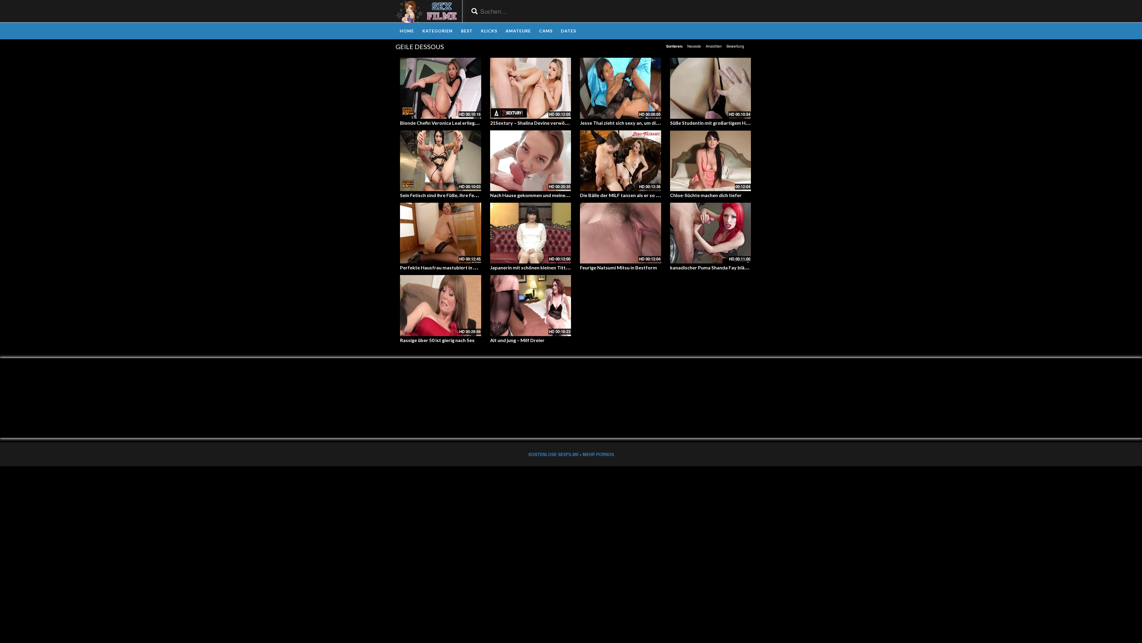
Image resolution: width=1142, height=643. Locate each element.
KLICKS (489, 30)
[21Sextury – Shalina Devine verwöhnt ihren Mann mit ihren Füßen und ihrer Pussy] (530, 88)
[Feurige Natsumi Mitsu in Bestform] (620, 233)
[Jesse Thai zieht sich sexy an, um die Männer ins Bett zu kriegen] (620, 88)
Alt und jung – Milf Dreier (517, 340)
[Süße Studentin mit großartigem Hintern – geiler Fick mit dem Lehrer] (710, 88)
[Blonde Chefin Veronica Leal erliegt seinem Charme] (440, 88)
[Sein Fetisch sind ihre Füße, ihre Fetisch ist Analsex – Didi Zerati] (440, 160)
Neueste (694, 46)
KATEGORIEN (437, 30)
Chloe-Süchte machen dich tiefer (706, 195)
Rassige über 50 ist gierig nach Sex (437, 340)
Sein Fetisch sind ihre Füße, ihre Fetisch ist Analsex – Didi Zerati (469, 195)
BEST (467, 30)
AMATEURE (518, 30)
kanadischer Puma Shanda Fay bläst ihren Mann (722, 267)
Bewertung (735, 46)
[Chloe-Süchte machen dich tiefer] (710, 160)
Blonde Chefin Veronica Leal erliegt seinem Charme (456, 123)
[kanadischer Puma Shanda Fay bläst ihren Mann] (710, 233)
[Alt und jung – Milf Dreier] (530, 305)
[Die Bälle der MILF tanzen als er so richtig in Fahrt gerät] (620, 160)
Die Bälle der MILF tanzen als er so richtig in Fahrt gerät (640, 195)
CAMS (546, 30)
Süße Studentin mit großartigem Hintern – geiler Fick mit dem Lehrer (745, 123)
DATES (568, 30)
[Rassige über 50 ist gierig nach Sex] (440, 305)
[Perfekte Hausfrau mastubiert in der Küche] (440, 233)
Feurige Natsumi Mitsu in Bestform (618, 267)
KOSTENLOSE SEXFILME (553, 454)
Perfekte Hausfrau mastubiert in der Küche (447, 267)
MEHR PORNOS (598, 454)
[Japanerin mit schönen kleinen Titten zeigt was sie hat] (530, 233)
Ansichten (714, 46)
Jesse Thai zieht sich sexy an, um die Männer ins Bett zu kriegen (649, 123)
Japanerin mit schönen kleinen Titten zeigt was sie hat (549, 267)
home (407, 30)
